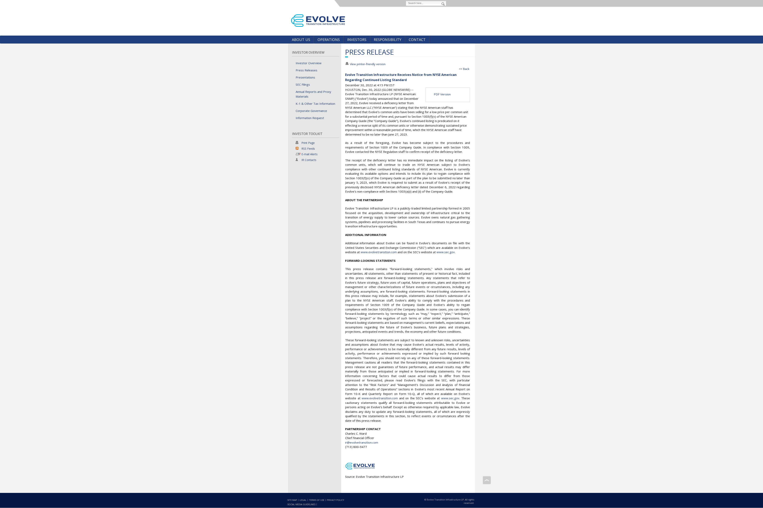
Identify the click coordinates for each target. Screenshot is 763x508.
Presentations (305, 77)
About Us (301, 39)
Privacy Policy (335, 499)
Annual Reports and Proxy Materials (313, 94)
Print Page (308, 143)
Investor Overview (308, 52)
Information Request (310, 118)
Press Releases (306, 70)
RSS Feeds (308, 148)
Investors (356, 39)
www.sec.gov (446, 252)
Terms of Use (316, 499)
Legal (303, 499)
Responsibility (387, 39)
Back (466, 69)
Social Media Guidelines (301, 504)
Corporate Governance (311, 111)
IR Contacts (308, 160)
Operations (329, 39)
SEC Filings (303, 84)
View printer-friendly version (367, 64)
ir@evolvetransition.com (361, 442)
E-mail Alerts (309, 154)
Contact (417, 39)
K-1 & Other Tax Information (315, 104)
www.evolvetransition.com (379, 252)
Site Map (292, 499)
